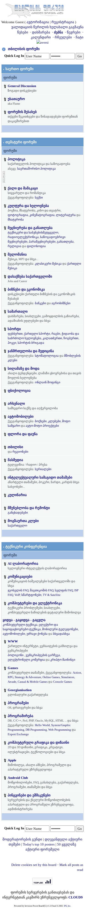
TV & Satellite (52, 595)
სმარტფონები (31, 595)
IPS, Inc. (67, 906)
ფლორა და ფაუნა (23, 434)
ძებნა (58, 32)
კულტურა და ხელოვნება (28, 206)
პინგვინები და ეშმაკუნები (29, 795)
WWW (13, 641)
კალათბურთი (52, 338)
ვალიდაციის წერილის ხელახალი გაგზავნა (47, 27)
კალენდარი (41, 37)
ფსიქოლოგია (19, 390)
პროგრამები (18, 703)
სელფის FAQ (64, 590)
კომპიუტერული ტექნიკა (20, 624)
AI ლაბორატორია (23, 563)
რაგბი (55, 333)
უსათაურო (16, 99)
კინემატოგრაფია (42, 215)
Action (77, 672)
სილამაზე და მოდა (23, 368)
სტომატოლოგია (47, 355)
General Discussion (22, 86)
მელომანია (17, 254)
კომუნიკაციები (20, 576)
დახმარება (41, 32)
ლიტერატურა (66, 215)
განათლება (65, 241)
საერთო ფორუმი (19, 69)
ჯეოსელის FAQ (18, 590)
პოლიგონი (16, 655)
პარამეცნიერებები (42, 241)
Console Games (62, 681)
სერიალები (43, 469)
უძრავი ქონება (37, 633)
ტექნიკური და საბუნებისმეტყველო (33, 232)
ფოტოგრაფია (18, 215)
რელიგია (14, 246)
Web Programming (59, 729)
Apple (12, 760)
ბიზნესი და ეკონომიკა (26, 289)
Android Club (18, 778)
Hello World (42, 725)
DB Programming (36, 729)
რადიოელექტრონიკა (23, 237)
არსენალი (16, 403)
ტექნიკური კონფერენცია (26, 546)
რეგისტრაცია (62, 22)
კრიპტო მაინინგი (62, 659)
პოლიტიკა (16, 159)
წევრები (73, 32)
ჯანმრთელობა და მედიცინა (31, 351)
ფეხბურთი (15, 333)
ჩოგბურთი (70, 338)
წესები (22, 32)
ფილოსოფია (36, 246)
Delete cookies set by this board (33, 865)
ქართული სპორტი (37, 333)
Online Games (51, 677)
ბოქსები (41, 421)
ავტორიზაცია (38, 22)
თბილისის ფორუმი (24, 49)
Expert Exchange (18, 734)
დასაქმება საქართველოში (30, 276)
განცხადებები (18, 512)
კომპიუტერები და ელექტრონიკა (35, 603)
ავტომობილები (21, 416)
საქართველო (17, 525)
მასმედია (15, 460)
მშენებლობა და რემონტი (29, 508)
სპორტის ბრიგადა (31, 342)
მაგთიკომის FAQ (41, 590)
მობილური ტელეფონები (60, 629)
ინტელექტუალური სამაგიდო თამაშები (40, 477)
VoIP (17, 595)
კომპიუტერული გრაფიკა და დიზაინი (38, 742)
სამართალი (18, 311)
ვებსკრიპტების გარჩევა (43, 655)
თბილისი (15, 447)
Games (13, 668)
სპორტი (14, 329)
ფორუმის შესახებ (22, 112)
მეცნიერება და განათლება (30, 228)
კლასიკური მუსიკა (48, 263)
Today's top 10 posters (39, 844)
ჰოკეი (12, 342)
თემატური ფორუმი (21, 142)
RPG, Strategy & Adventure (24, 677)
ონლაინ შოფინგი (47, 382)
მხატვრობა (16, 219)
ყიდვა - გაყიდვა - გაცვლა (24, 620)
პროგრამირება (20, 716)
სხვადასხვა (61, 633)
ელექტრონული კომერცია (26, 659)
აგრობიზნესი (60, 303)
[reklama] (4, 176)
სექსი (39, 197)
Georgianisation (20, 690)
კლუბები (54, 421)
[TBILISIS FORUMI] (34, 10)
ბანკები (40, 303)
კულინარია (17, 495)
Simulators (67, 677)
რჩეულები (63, 37)
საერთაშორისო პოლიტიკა (36, 168)
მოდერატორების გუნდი (22, 839)
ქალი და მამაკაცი (23, 188)
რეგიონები (20, 451)
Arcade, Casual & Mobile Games (28, 681)
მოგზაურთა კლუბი (23, 521)
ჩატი (79, 37)
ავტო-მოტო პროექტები (42, 425)
